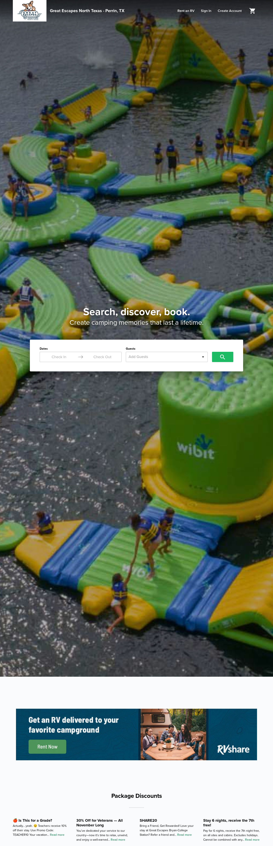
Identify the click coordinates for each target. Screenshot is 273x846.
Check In (59, 357)
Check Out (102, 357)
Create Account (230, 11)
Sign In (206, 11)
